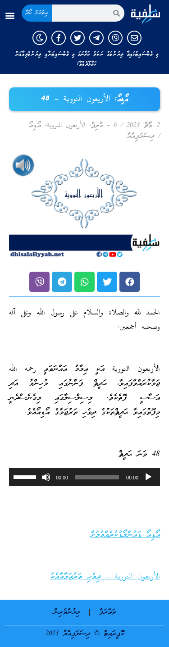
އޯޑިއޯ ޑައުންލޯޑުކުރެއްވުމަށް (125, 535)
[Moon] (39, 38)
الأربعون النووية (66, 125)
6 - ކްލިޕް (104, 125)
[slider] (26, 476)
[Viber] (115, 38)
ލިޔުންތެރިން (67, 612)
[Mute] (45, 477)
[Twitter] (77, 38)
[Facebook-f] (58, 38)
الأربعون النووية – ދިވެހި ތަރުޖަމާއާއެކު (105, 577)
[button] (9, 15)
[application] (84, 477)
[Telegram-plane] (96, 38)
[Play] (148, 477)
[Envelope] (134, 38)
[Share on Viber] (39, 282)
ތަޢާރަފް (107, 612)
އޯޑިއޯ (35, 125)
